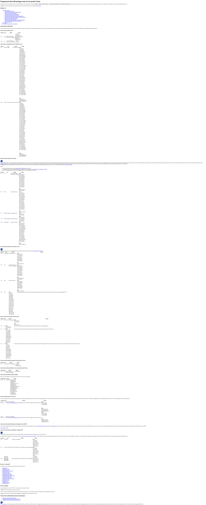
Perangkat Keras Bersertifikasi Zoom (12, 402)
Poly (32, 169)
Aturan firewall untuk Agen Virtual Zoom (12, 15)
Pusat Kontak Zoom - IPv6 (7, 474)
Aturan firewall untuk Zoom (9, 11)
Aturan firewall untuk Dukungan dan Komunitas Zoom (14, 16)
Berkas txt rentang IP (8, 21)
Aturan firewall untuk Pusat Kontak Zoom (12, 14)
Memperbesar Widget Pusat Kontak (9, 475)
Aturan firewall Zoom (6, 10)
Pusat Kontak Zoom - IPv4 (7, 473)
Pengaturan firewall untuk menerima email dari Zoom (12, 499)
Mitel (46, 169)
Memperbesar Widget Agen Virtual (8, 478)
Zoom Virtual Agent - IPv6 (7, 477)
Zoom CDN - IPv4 (6, 479)
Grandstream (41, 169)
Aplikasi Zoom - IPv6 (6, 482)
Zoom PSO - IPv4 (6, 483)
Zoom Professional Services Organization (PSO (29, 436)
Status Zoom (4, 504)
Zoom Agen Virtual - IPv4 (7, 476)
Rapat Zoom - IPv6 (6, 469)
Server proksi (5, 22)
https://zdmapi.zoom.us (4, 427)
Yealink (34, 169)
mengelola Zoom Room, (42, 426)
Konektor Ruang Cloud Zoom (8, 470)
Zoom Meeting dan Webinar (37, 250)
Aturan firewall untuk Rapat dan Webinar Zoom (13, 12)
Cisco (37, 169)
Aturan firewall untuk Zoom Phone (11, 13)
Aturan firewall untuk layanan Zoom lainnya (10, 23)
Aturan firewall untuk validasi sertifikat (11, 18)
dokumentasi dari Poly (4, 163)
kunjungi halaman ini (68, 164)
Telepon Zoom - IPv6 (6, 472)
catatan (8, 213)
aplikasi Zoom (53, 426)
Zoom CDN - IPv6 (6, 480)
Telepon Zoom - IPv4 (6, 471)
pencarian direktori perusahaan (20, 168)
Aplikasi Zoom (5, 481)
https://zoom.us (38, 5)
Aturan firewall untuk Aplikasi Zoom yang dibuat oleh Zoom (15, 17)
